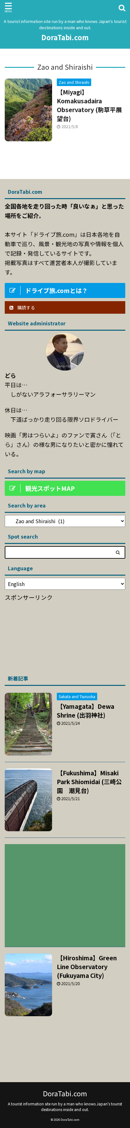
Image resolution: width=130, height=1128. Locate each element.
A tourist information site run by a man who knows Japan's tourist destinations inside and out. (65, 1106)
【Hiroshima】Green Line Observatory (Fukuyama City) (87, 966)
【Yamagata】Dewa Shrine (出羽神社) (85, 710)
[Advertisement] (52, 636)
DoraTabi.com (65, 37)
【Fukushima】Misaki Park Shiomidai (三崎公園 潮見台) (89, 781)
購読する (25, 307)
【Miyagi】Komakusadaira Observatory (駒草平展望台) (89, 105)
